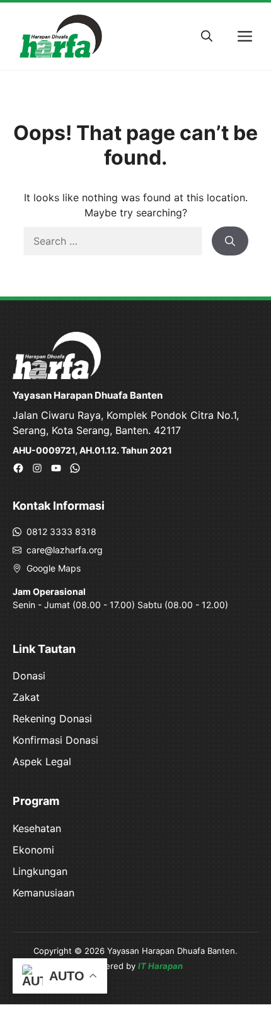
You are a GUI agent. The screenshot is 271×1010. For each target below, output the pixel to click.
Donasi (29, 675)
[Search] (230, 240)
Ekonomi (33, 849)
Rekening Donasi (52, 718)
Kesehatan (37, 828)
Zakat (26, 697)
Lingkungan (40, 871)
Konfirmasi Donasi (55, 740)
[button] (206, 36)
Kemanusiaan (43, 892)
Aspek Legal (42, 761)
